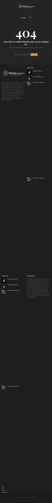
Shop (3, 488)
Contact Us (4, 492)
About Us (4, 490)
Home (3, 487)
